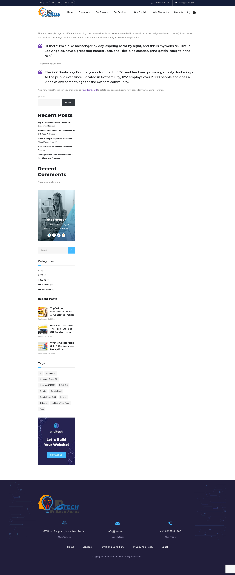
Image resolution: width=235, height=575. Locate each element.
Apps (40, 275)
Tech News (44, 284)
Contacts (178, 12)
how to (63, 397)
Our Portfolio (140, 12)
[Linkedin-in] (53, 3)
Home (70, 12)
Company (83, 12)
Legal (165, 547)
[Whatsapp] (72, 3)
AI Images (50, 373)
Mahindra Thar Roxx (60, 403)
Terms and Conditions (112, 547)
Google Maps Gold (48, 397)
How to (42, 280)
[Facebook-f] (47, 3)
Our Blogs (101, 12)
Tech (42, 409)
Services (87, 547)
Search (41, 96)
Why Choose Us (161, 12)
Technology (44, 289)
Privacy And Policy (143, 547)
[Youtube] (59, 3)
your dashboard (89, 89)
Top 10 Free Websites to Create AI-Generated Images (54, 124)
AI (39, 270)
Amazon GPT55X (47, 385)
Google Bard (55, 391)
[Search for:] (56, 250)
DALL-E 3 (63, 385)
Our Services (120, 12)
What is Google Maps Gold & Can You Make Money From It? (55, 140)
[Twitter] (41, 3)
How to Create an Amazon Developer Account (55, 148)
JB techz (43, 403)
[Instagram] (66, 3)
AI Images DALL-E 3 (48, 379)
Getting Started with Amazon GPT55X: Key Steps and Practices (55, 156)
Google (43, 391)
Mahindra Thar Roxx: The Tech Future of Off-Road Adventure (56, 132)
